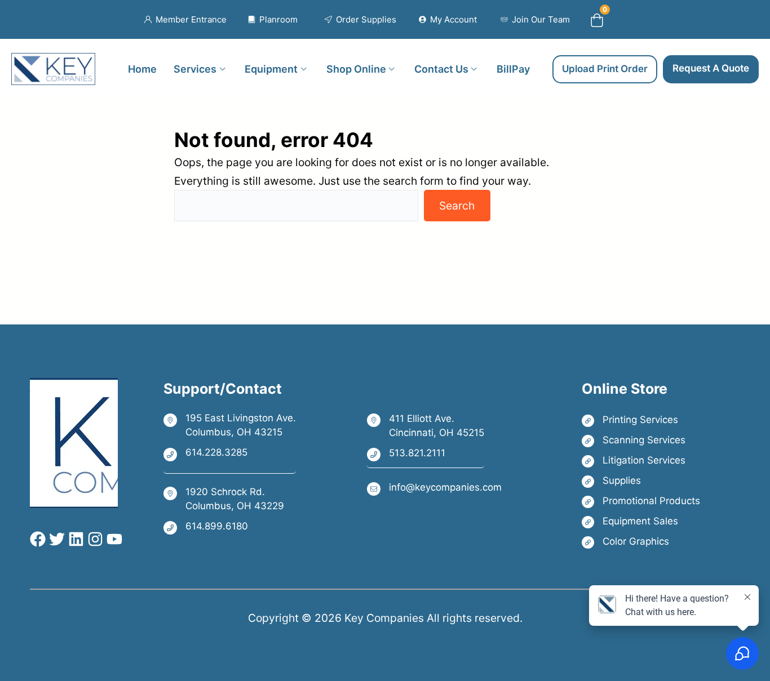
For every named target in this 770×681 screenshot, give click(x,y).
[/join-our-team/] (535, 19)
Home (142, 68)
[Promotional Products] (641, 501)
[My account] (448, 19)
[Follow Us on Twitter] (55, 539)
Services (195, 68)
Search (457, 205)
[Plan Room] (273, 19)
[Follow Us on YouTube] (112, 539)
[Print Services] (641, 420)
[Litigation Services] (641, 460)
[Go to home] (53, 62)
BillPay (513, 68)
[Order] (360, 19)
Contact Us (441, 68)
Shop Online (356, 68)
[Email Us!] (434, 488)
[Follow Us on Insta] (93, 539)
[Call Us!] (229, 453)
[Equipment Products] (641, 521)
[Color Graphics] (641, 542)
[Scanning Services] (641, 440)
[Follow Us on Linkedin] (74, 539)
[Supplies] (641, 481)
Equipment (271, 68)
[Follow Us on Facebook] (38, 539)
